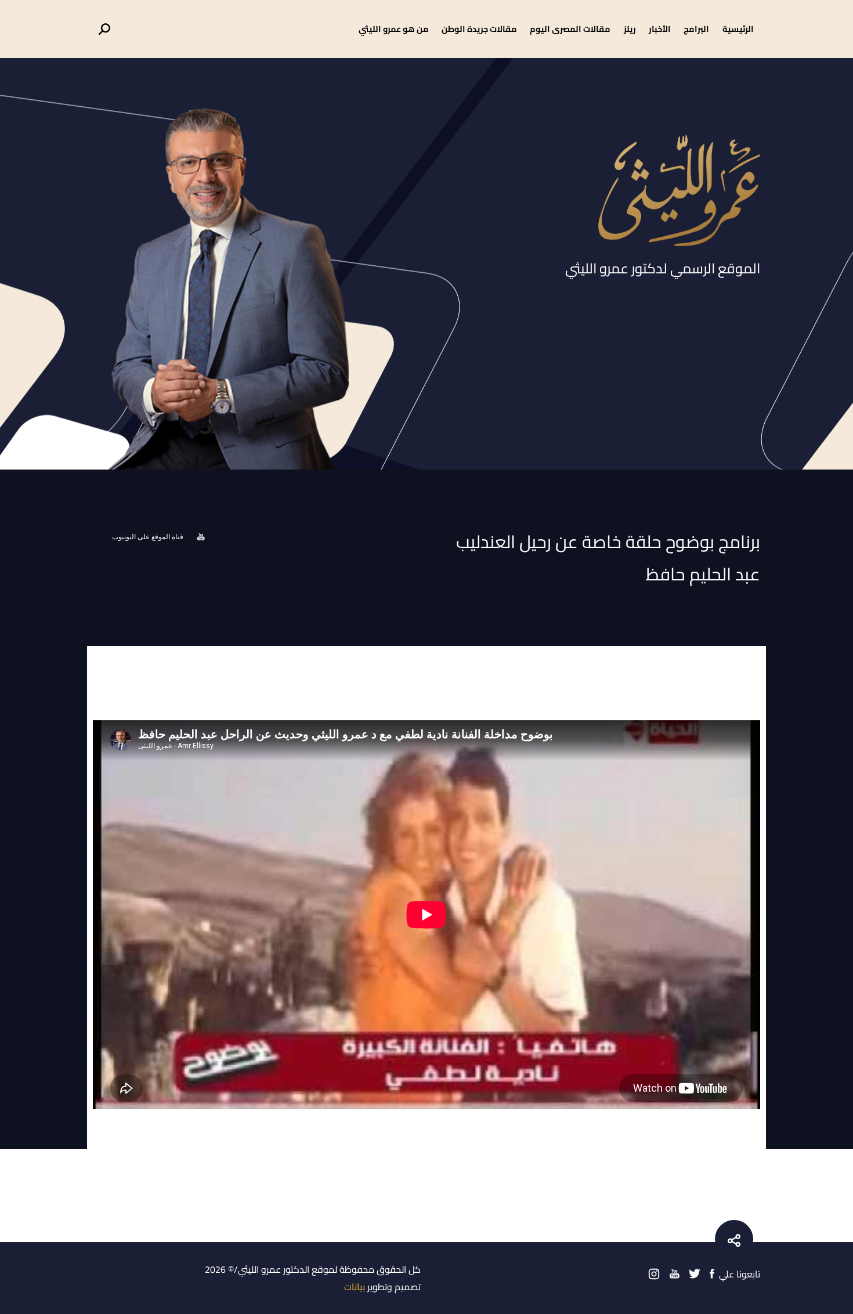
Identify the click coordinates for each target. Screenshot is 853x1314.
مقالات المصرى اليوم (570, 29)
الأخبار (660, 29)
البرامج (696, 29)
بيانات (354, 1286)
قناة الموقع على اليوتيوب (147, 537)
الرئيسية (738, 29)
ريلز (630, 29)
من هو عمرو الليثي (394, 29)
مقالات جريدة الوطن (479, 29)
